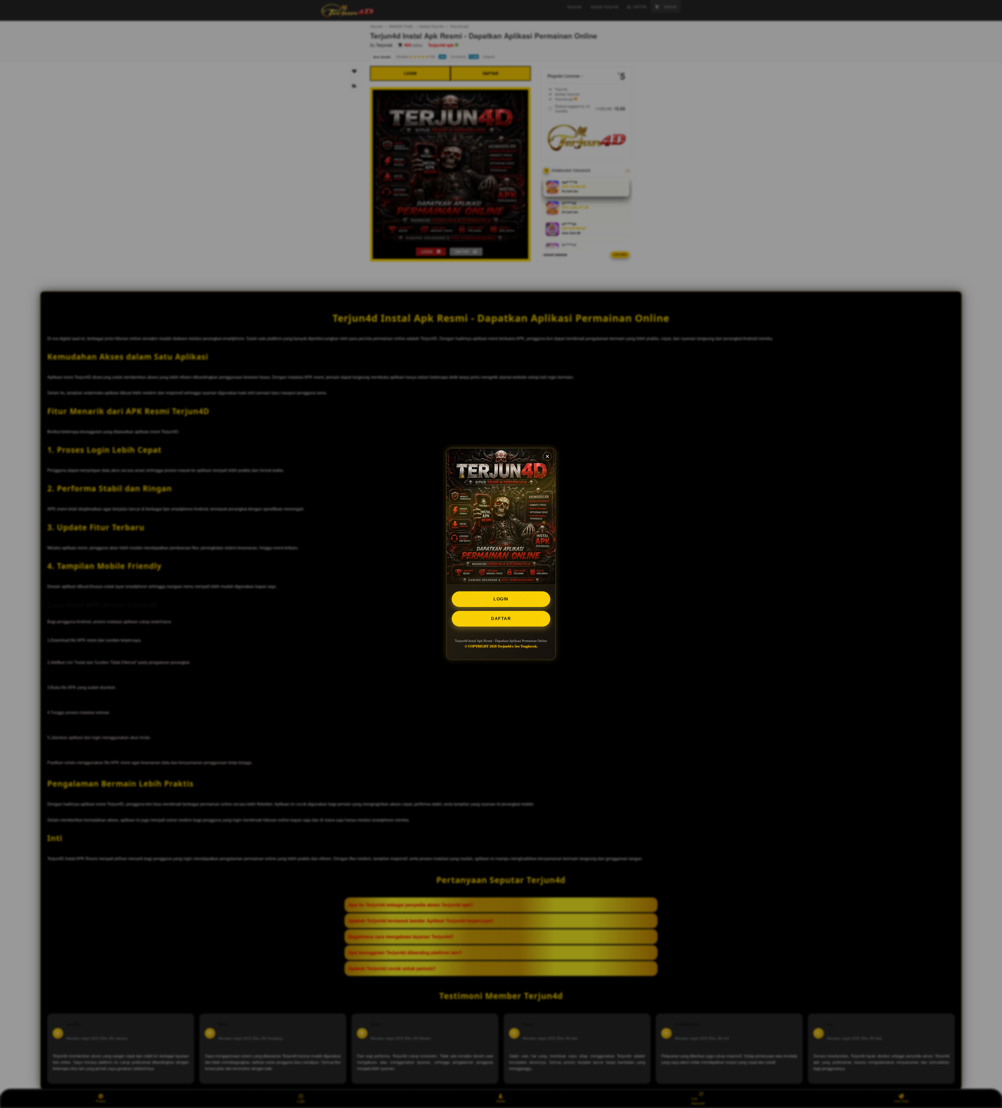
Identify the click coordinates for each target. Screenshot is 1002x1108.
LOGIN (501, 599)
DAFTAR (501, 618)
